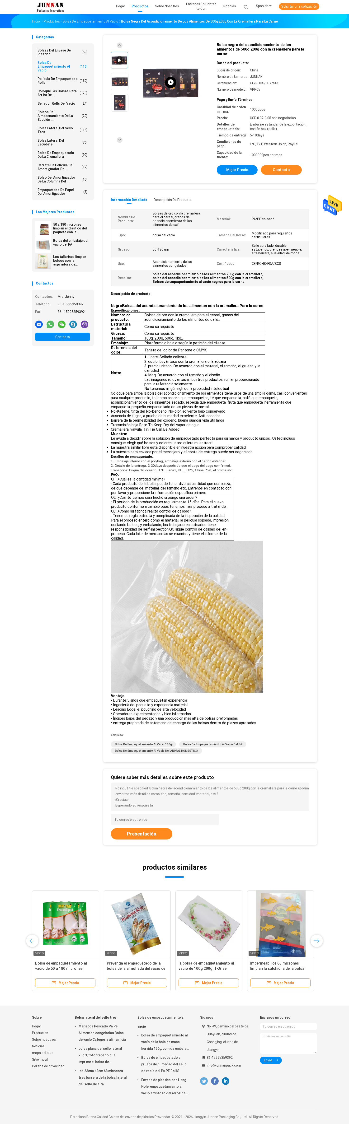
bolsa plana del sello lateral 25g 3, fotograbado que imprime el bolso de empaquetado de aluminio (100, 1056)
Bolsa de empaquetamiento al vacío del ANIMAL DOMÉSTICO (156, 750)
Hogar (36, 1026)
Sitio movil (40, 1059)
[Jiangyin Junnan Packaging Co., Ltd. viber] (84, 324)
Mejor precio (237, 170)
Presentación (141, 834)
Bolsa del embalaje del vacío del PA (70, 242)
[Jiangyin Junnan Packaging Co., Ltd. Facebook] (215, 1081)
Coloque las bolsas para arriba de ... (63, 93)
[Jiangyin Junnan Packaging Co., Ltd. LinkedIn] (226, 1081)
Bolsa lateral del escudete (63, 142)
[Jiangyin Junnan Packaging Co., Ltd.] (50, 7)
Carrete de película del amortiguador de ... (63, 167)
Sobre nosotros (44, 1039)
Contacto (62, 337)
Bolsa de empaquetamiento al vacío (63, 66)
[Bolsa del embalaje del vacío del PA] (43, 245)
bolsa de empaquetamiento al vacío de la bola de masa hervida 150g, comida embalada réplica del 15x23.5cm (165, 1042)
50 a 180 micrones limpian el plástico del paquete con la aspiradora (70, 228)
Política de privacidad (48, 1066)
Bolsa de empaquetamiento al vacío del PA (212, 744)
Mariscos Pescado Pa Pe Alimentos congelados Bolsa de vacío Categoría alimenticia (102, 1032)
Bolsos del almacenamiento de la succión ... (63, 115)
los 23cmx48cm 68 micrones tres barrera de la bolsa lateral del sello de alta (103, 1077)
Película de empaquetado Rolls (63, 80)
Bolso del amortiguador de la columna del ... (63, 179)
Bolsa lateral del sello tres (63, 130)
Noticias (38, 1046)
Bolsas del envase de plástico (63, 52)
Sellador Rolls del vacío (63, 103)
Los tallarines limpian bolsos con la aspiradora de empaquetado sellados (71, 260)
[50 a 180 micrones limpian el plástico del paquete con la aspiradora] (43, 229)
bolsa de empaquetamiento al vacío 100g (143, 744)
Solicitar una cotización (299, 6)
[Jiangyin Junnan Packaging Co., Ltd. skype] (73, 324)
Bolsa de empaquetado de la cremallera (63, 155)
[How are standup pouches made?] (171, 82)
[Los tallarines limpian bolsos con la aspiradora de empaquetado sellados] (43, 261)
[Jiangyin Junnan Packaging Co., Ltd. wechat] (62, 324)
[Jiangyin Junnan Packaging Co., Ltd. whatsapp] (50, 324)
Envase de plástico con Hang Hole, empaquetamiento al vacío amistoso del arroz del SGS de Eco (163, 1087)
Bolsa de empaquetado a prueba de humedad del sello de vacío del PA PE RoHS (164, 1064)
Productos (40, 1033)
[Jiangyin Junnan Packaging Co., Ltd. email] (39, 324)
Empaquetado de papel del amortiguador (63, 192)
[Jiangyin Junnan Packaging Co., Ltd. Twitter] (204, 1081)
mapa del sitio (42, 1053)
